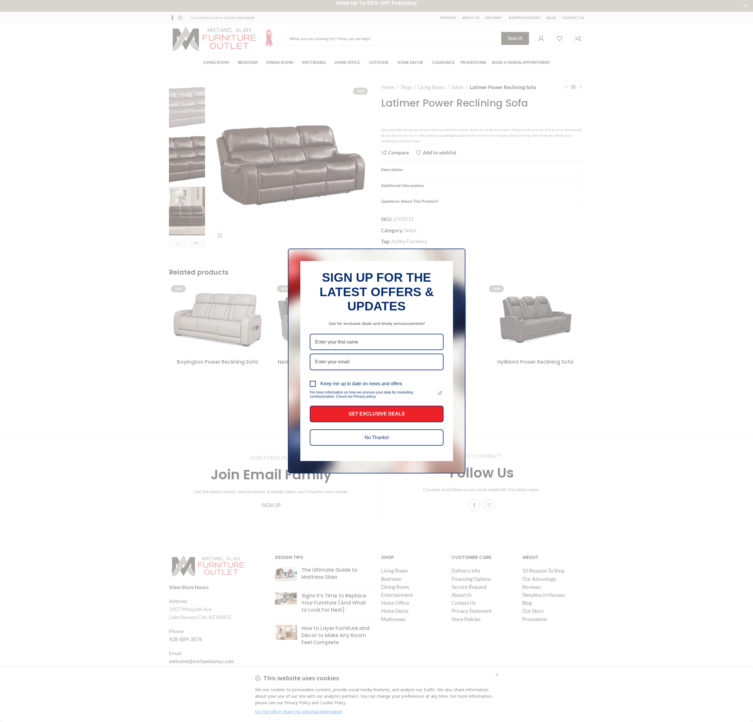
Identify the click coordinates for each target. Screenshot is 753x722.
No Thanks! (377, 437)
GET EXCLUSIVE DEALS (377, 413)
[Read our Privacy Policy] (440, 393)
